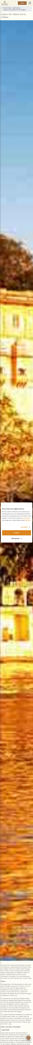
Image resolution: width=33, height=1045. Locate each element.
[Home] (4, 3)
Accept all (16, 533)
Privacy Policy (26, 518)
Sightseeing (16, 8)
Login (12, 3)
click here (28, 520)
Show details (24, 527)
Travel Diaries (6, 8)
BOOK (22, 3)
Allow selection (15, 538)
